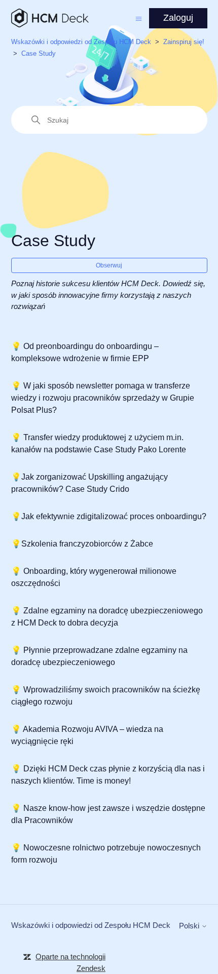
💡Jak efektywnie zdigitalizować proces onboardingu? (108, 516)
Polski (190, 925)
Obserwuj (109, 265)
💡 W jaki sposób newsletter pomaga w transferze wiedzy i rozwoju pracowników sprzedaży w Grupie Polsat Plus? (102, 397)
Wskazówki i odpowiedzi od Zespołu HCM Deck (81, 42)
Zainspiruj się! (183, 42)
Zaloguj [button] (178, 18)
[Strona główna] (50, 18)
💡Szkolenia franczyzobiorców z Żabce (82, 543)
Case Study (38, 53)
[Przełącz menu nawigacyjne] (138, 18)
